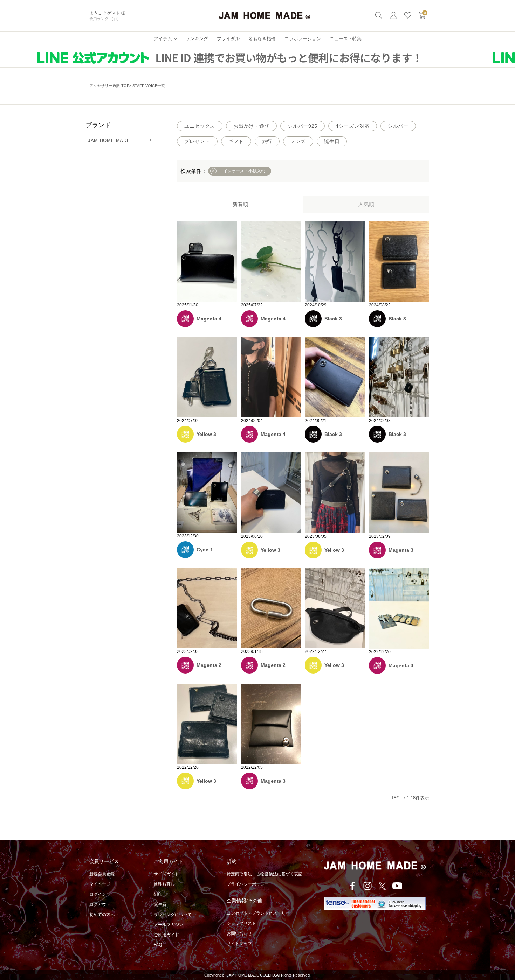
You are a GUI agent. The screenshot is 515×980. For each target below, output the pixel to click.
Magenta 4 (209, 319)
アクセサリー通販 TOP (109, 86)
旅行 (267, 141)
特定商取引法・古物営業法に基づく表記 (264, 874)
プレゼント (197, 141)
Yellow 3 (206, 434)
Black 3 (333, 319)
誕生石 (160, 904)
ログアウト (99, 904)
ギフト (236, 141)
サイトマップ (239, 943)
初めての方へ (102, 914)
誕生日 (331, 141)
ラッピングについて (173, 914)
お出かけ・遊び (251, 126)
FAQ (158, 944)
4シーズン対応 (353, 126)
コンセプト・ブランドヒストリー (258, 913)
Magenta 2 (209, 665)
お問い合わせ (239, 933)
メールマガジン (168, 924)
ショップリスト (241, 923)
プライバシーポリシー (248, 884)
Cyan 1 (205, 549)
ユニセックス (199, 126)
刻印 (158, 894)
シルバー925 (302, 126)
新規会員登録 (102, 874)
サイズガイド (166, 874)
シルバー (398, 126)
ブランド (98, 125)
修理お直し (164, 884)
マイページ (99, 884)
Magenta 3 (401, 550)
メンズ (298, 141)
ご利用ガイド (166, 934)
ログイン (97, 894)
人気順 (366, 204)
